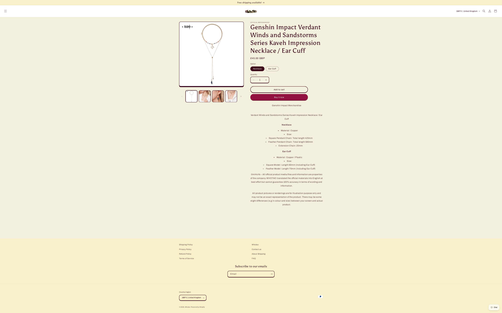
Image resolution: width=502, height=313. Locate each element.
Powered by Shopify (198, 307)
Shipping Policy (186, 245)
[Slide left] (182, 96)
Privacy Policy (185, 249)
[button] (5, 11)
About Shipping (258, 254)
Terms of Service (186, 258)
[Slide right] (241, 96)
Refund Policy (185, 254)
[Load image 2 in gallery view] (205, 96)
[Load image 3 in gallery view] (218, 96)
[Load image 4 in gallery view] (231, 96)
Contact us (256, 249)
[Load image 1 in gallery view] (191, 96)
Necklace (257, 69)
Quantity (253, 74)
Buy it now (279, 97)
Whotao (255, 245)
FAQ (254, 258)
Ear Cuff (272, 69)
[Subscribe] (271, 274)
